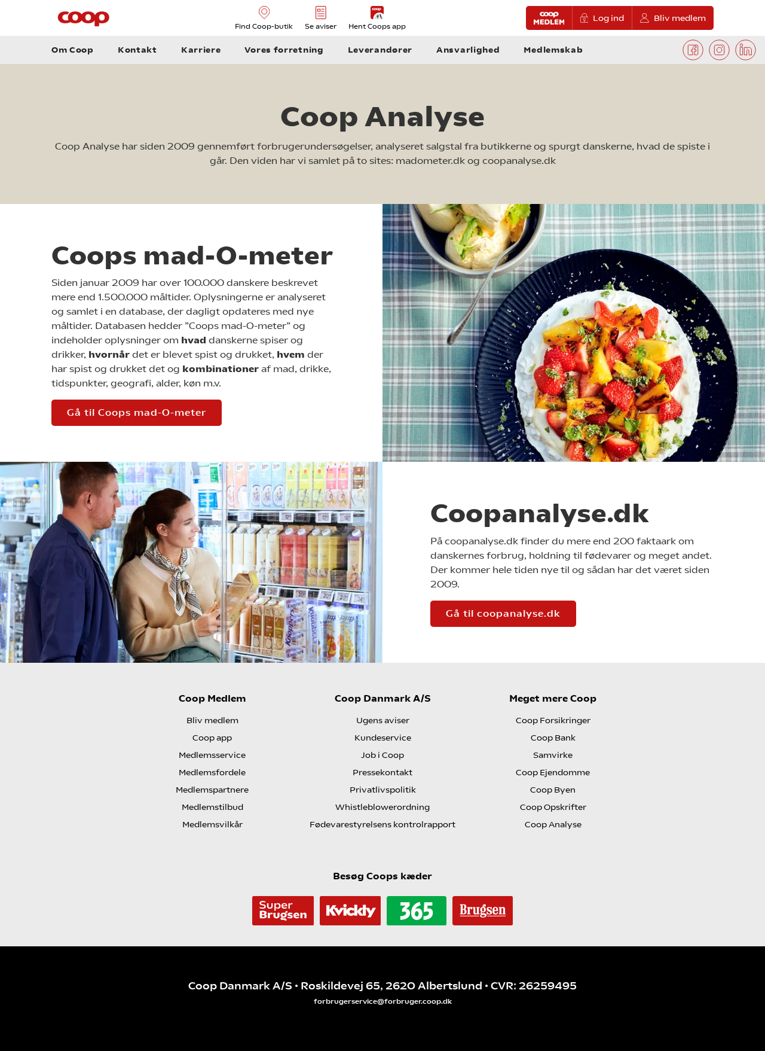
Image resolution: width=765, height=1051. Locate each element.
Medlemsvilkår (212, 824)
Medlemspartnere (212, 789)
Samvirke (553, 755)
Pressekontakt (382, 772)
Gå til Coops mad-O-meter (136, 412)
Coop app (212, 737)
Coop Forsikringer (553, 720)
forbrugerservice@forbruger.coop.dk (383, 1001)
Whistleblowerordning (382, 807)
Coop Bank (553, 737)
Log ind (608, 18)
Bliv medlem (680, 18)
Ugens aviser (382, 720)
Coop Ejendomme (553, 772)
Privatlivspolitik (383, 789)
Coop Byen (553, 789)
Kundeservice (382, 737)
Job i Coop (382, 755)
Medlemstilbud (212, 807)
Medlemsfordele (212, 772)
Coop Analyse (553, 824)
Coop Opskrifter (553, 807)
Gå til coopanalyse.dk (503, 613)
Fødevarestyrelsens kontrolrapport (382, 824)
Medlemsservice (212, 755)
